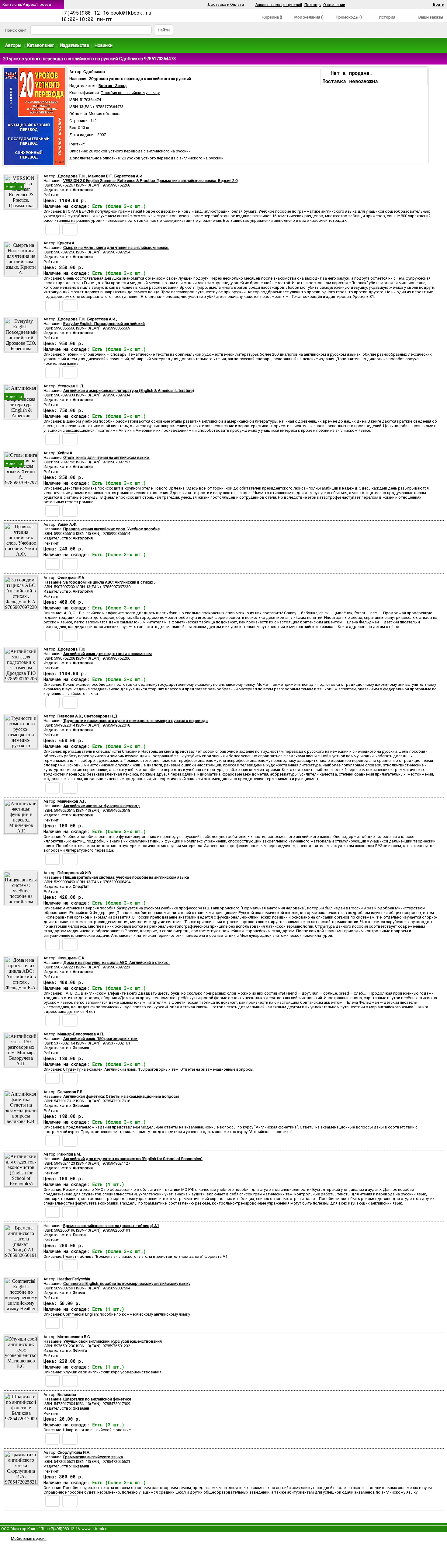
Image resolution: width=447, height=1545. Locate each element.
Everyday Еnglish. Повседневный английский (104, 323)
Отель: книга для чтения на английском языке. (106, 457)
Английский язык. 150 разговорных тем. (100, 1038)
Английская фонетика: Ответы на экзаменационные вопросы (121, 1096)
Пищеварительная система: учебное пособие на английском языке (126, 877)
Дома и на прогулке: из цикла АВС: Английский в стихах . (116, 962)
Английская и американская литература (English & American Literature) (128, 390)
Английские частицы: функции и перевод (101, 806)
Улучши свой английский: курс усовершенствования (112, 1341)
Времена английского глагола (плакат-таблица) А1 (111, 1225)
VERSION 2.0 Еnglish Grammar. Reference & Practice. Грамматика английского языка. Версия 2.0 (150, 180)
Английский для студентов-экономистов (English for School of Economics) (133, 1158)
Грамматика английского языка (93, 1457)
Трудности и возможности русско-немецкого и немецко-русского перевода (135, 720)
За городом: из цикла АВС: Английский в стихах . (109, 582)
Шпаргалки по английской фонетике (97, 1399)
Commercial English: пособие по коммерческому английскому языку (126, 1283)
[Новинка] (21, 206)
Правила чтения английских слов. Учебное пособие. (112, 529)
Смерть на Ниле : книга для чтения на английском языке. (116, 247)
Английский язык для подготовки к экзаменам (107, 653)
